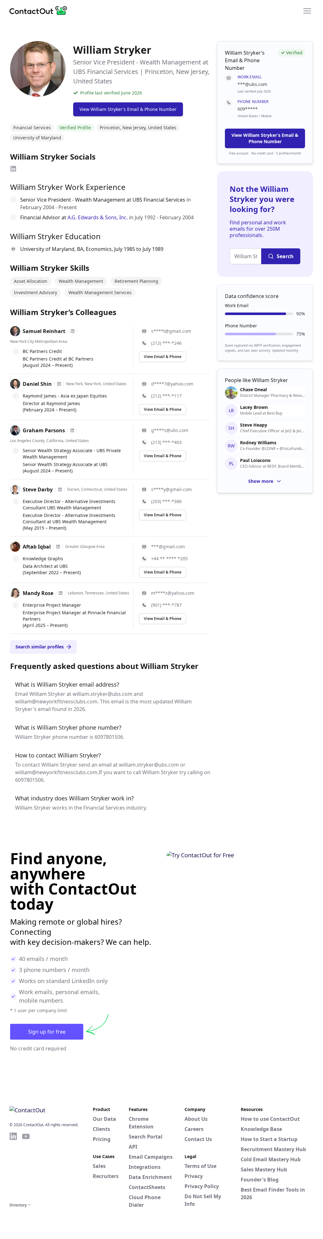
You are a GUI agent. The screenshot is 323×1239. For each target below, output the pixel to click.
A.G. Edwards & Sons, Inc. (98, 217)
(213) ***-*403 (166, 442)
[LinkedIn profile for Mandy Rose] (60, 593)
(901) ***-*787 (166, 605)
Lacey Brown (254, 407)
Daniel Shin (37, 383)
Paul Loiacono (255, 460)
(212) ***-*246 (166, 343)
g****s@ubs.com (169, 430)
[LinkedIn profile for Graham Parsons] (72, 430)
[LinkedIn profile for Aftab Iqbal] (58, 547)
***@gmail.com (168, 547)
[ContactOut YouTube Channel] (26, 1166)
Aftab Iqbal (37, 546)
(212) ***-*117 (166, 396)
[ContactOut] (40, 10)
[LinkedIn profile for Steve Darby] (60, 489)
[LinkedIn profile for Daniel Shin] (59, 384)
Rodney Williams (258, 442)
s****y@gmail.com (171, 489)
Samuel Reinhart (44, 331)
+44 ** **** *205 (169, 559)
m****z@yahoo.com (172, 593)
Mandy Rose (38, 593)
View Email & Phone (162, 356)
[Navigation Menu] (307, 10)
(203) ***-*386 (166, 501)
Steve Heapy (253, 425)
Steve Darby (38, 489)
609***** (248, 109)
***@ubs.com (252, 84)
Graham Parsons (44, 430)
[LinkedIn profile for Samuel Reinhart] (72, 331)
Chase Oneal (253, 389)
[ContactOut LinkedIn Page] (13, 1166)
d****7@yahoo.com (172, 384)
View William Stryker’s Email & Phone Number (265, 138)
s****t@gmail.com (171, 331)
